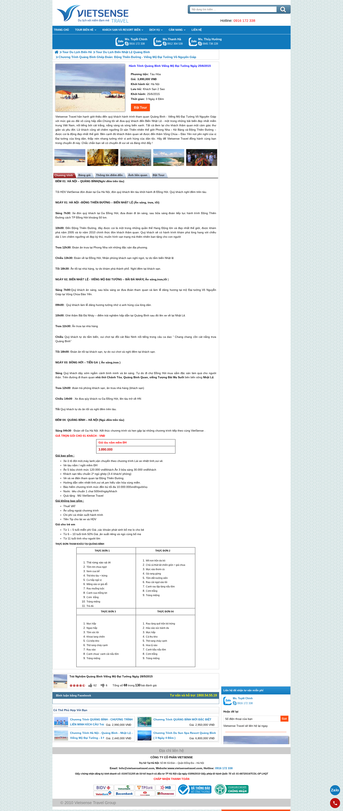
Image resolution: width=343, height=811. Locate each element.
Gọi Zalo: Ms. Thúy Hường (193, 41)
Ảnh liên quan (137, 175)
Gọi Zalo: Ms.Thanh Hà (157, 41)
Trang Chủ (102, 13)
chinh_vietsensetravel (127, 44)
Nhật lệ (169, 257)
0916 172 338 (244, 21)
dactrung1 (200, 44)
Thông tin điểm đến (109, 175)
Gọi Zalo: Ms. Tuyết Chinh (119, 41)
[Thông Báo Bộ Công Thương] (194, 795)
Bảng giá (84, 175)
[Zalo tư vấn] (335, 790)
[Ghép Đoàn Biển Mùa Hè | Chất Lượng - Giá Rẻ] (56, 52)
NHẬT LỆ (127, 202)
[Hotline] (335, 803)
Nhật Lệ (180, 315)
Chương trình (63, 175)
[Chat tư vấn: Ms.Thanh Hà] (165, 44)
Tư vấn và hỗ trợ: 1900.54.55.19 (193, 695)
